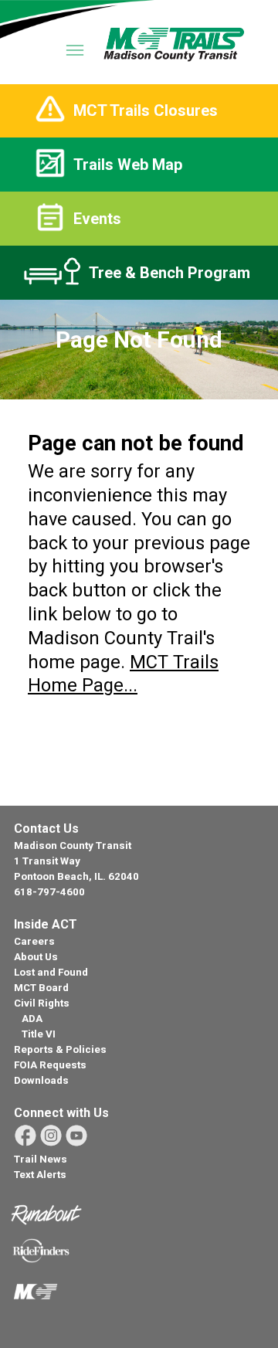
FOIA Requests (50, 1065)
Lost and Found (51, 972)
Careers (34, 941)
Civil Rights (42, 1003)
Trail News (40, 1159)
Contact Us (46, 828)
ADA (32, 1018)
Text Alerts (40, 1174)
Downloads (41, 1080)
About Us (36, 957)
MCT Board (41, 987)
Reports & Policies (60, 1049)
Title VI (39, 1034)
